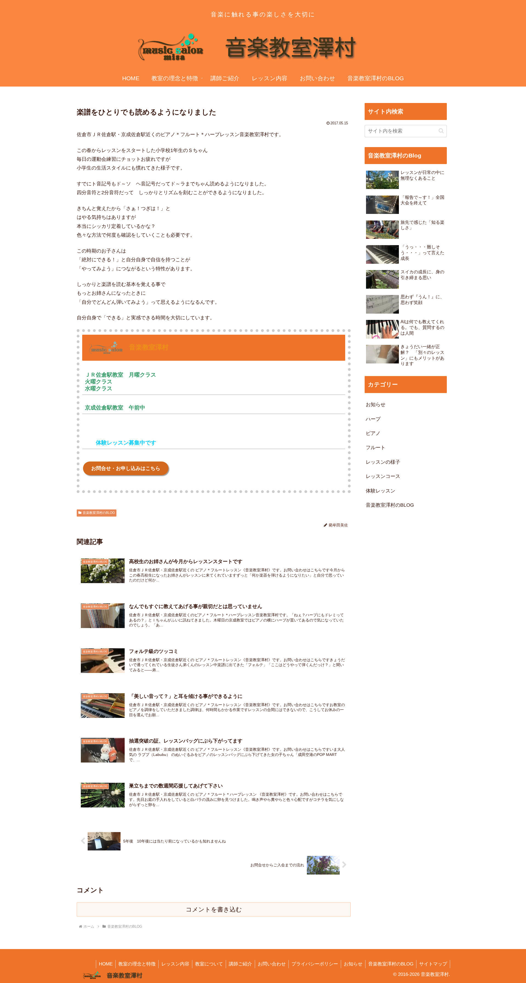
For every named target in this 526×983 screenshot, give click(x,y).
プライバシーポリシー (314, 964)
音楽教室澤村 (148, 347)
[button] (441, 131)
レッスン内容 (175, 964)
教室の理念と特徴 (137, 964)
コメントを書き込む (214, 909)
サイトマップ (433, 964)
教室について (209, 964)
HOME (106, 964)
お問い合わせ (272, 964)
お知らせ (353, 964)
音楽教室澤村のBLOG (99, 513)
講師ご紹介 (240, 964)
